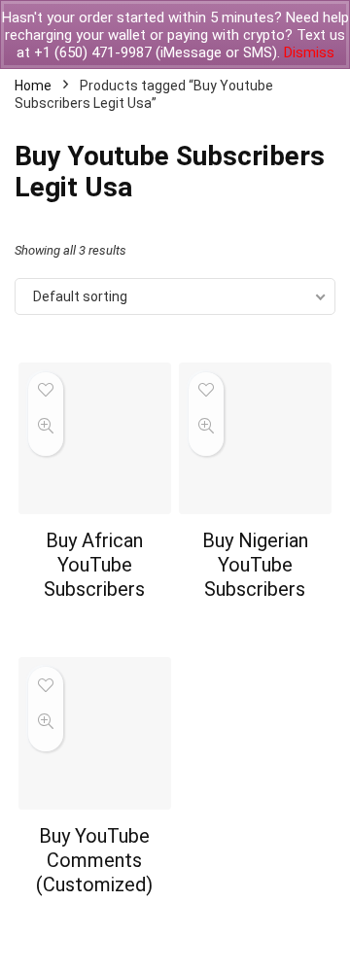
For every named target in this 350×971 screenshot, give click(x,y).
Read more (95, 625)
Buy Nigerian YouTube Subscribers (255, 565)
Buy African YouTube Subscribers (94, 565)
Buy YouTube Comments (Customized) (94, 860)
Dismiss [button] (309, 52)
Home (33, 85)
